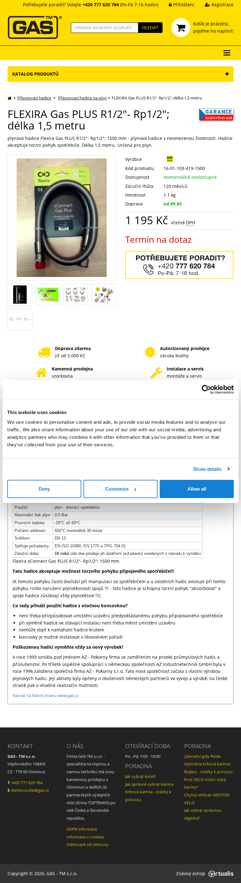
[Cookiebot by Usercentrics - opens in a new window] (206, 389)
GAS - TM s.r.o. (61, 873)
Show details (207, 468)
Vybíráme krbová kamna (207, 764)
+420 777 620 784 (26, 782)
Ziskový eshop (190, 873)
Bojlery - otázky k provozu (208, 771)
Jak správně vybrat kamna (149, 784)
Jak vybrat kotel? (140, 776)
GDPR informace (82, 829)
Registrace (222, 5)
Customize (117, 489)
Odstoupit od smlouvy (88, 844)
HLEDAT (150, 27)
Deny (44, 489)
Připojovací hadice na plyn (82, 98)
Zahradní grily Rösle (202, 756)
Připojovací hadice (34, 98)
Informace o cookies (85, 837)
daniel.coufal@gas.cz (30, 790)
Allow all (196, 489)
